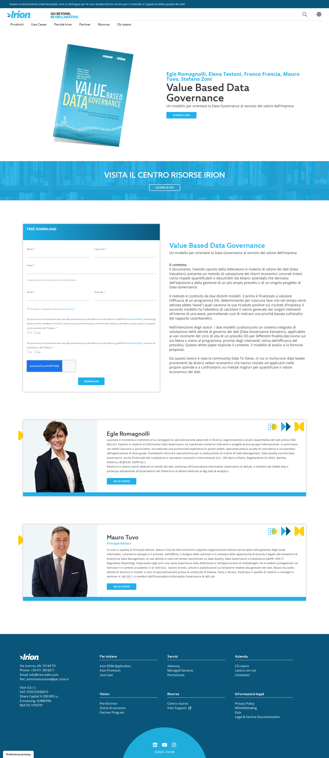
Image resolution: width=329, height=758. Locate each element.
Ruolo (30, 292)
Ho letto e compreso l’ (53, 309)
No (39, 332)
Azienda (99, 292)
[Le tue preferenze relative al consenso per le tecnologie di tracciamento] (18, 754)
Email (30, 265)
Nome (30, 249)
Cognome (99, 249)
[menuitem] (17, 25)
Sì (31, 332)
